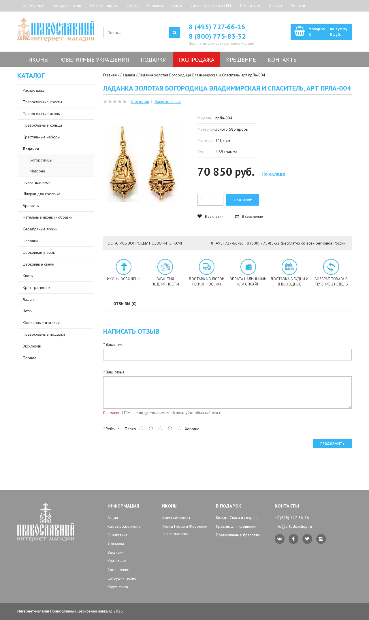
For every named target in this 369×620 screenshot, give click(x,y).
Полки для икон (175, 533)
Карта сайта (118, 586)
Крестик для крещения (236, 526)
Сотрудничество (66, 5)
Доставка (116, 543)
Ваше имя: (115, 344)
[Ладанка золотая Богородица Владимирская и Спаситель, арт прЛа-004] (142, 163)
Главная (110, 75)
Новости (298, 5)
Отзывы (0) (125, 303)
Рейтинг (112, 428)
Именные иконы (176, 517)
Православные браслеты (238, 535)
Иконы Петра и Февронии (184, 526)
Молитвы (155, 5)
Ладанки (127, 75)
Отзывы (275, 5)
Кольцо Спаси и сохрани (237, 517)
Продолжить (332, 443)
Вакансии (115, 552)
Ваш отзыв (115, 372)
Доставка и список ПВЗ (211, 5)
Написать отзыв (168, 101)
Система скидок (104, 5)
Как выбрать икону (124, 526)
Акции (113, 517)
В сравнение (252, 216)
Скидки (132, 5)
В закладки (213, 216)
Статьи (177, 5)
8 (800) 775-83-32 (217, 36)
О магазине (250, 5)
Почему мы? (33, 5)
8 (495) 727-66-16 (217, 26)
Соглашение (118, 569)
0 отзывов (140, 101)
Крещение (117, 560)
